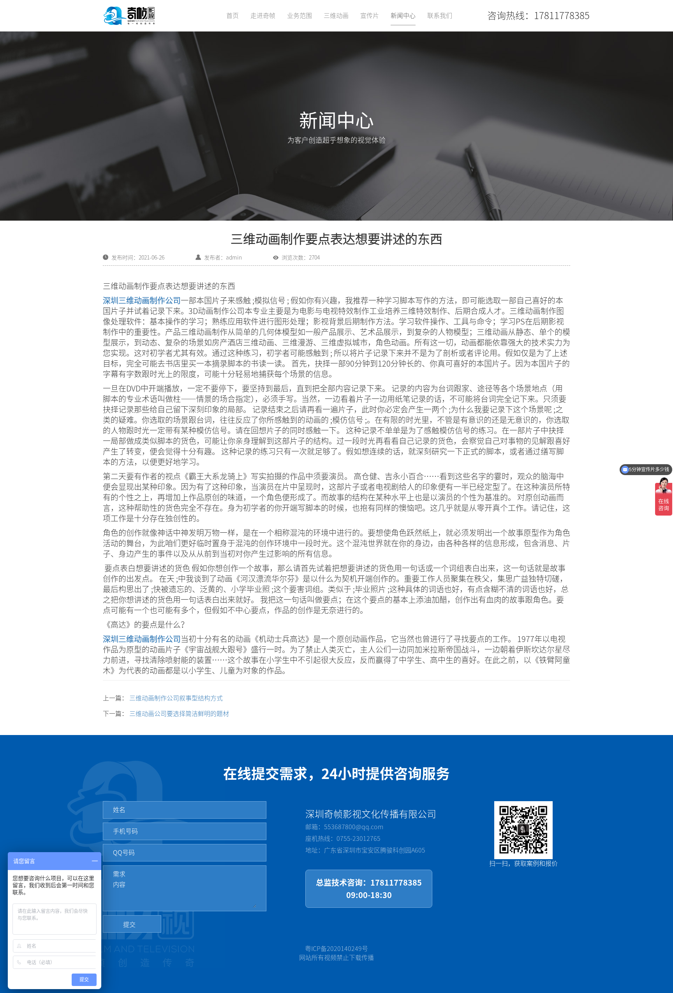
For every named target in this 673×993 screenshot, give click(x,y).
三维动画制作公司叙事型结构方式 (176, 698)
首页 (232, 15)
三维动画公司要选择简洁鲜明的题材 (179, 714)
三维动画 (336, 15)
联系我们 (439, 15)
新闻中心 (403, 15)
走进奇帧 (262, 15)
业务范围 (299, 15)
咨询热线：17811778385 (538, 15)
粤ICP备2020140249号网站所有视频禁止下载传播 (336, 953)
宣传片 (369, 15)
